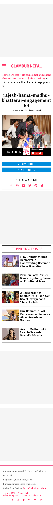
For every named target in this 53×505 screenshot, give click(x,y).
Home (5, 74)
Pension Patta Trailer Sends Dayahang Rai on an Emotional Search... (35, 278)
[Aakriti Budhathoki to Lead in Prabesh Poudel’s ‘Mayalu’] (10, 334)
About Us (37, 495)
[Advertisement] (26, 30)
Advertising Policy (11, 495)
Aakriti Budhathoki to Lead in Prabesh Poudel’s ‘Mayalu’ (34, 332)
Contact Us (26, 495)
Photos (15, 74)
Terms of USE (9, 493)
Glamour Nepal (34, 110)
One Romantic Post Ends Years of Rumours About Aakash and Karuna (35, 316)
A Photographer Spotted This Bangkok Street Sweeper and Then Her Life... (35, 297)
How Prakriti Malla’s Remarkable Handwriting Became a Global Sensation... (35, 261)
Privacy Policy (24, 493)
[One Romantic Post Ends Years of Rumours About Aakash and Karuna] (10, 316)
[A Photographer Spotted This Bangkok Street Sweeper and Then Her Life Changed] (10, 297)
